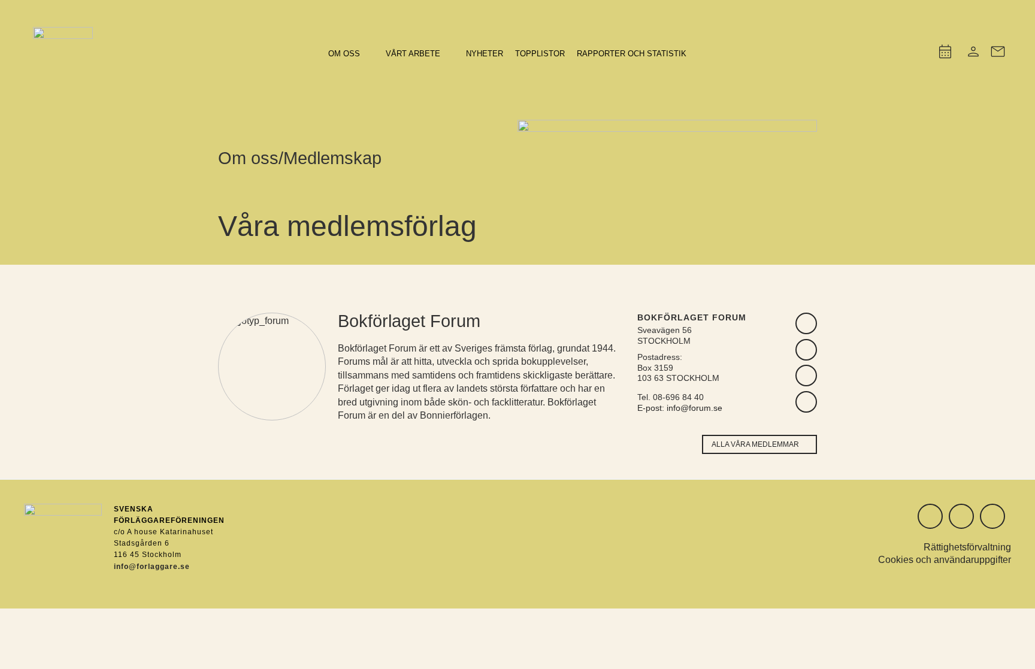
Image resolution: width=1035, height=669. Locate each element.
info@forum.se (694, 408)
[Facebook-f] (992, 516)
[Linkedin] (961, 516)
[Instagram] (930, 516)
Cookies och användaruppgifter (944, 560)
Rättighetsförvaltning (967, 547)
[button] (351, 54)
